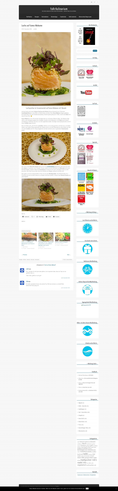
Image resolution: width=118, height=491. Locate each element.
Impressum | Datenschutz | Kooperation (86, 474)
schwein (92, 456)
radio (85, 454)
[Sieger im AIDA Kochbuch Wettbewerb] (90, 183)
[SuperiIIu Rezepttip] (81, 205)
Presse (80, 424)
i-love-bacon (84, 447)
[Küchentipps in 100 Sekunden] (81, 163)
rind (93, 454)
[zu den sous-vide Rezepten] (81, 152)
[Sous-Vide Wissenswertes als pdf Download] (81, 78)
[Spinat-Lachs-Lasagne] (62, 237)
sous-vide (80, 457)
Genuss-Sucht (81, 418)
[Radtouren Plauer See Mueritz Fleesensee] (87, 269)
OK (87, 488)
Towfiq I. (57, 486)
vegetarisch (81, 465)
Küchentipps (54, 17)
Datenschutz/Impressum (85, 17)
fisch (25, 259)
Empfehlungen (81, 409)
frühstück (83, 445)
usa (90, 463)
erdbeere (79, 444)
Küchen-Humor (81, 421)
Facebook (88, 2)
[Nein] (116, 489)
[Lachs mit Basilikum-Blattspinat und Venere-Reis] (29, 237)
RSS (97, 2)
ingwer (89, 447)
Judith (27, 269)
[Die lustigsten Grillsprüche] (90, 163)
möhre (78, 451)
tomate (78, 460)
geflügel (88, 445)
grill (91, 446)
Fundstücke (63, 17)
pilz (92, 451)
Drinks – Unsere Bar (82, 406)
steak (91, 457)
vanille (92, 463)
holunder (79, 447)
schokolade (86, 456)
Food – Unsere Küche (83, 412)
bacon (82, 442)
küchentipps (80, 450)
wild (95, 465)
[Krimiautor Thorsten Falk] (86, 44)
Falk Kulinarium (59, 9)
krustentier (85, 448)
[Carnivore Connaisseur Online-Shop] (87, 290)
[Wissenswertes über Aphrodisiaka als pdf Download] (90, 78)
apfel (78, 442)
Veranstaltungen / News (83, 428)
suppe (95, 457)
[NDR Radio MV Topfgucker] (81, 135)
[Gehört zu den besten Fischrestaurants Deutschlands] (81, 183)
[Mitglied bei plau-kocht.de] (90, 194)
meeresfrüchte (92, 450)
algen (21, 259)
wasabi (37, 259)
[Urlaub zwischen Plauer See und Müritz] (87, 351)
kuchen (90, 448)
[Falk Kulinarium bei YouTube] (86, 97)
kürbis (86, 450)
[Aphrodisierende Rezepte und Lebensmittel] (90, 152)
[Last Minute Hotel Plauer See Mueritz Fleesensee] (87, 228)
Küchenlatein (45, 17)
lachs (29, 259)
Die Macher (29, 17)
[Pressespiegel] (81, 116)
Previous (24, 254)
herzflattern (95, 445)
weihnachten (90, 465)
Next (69, 254)
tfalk (27, 281)
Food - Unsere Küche (68, 259)
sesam (33, 259)
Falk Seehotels (72, 17)
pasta (89, 451)
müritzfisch (83, 451)
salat (82, 456)
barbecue (87, 442)
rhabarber (90, 454)
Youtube (91, 2)
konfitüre (79, 448)
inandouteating (50, 166)
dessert (92, 442)
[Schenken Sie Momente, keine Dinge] (87, 249)
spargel (87, 457)
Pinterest (94, 2)
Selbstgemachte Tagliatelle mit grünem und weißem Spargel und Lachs (45, 243)
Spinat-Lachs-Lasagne (61, 242)
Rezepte (37, 17)
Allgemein (81, 403)
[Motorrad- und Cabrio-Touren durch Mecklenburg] (87, 331)
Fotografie (81, 415)
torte (87, 463)
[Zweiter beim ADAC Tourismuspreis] (81, 194)
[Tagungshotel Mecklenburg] (87, 310)
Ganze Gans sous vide (87, 387)
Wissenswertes (82, 431)
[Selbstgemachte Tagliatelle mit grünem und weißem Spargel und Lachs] (46, 237)
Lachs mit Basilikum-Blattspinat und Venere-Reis (28, 243)
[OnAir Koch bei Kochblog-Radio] (90, 135)
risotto (79, 456)
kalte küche (93, 447)
